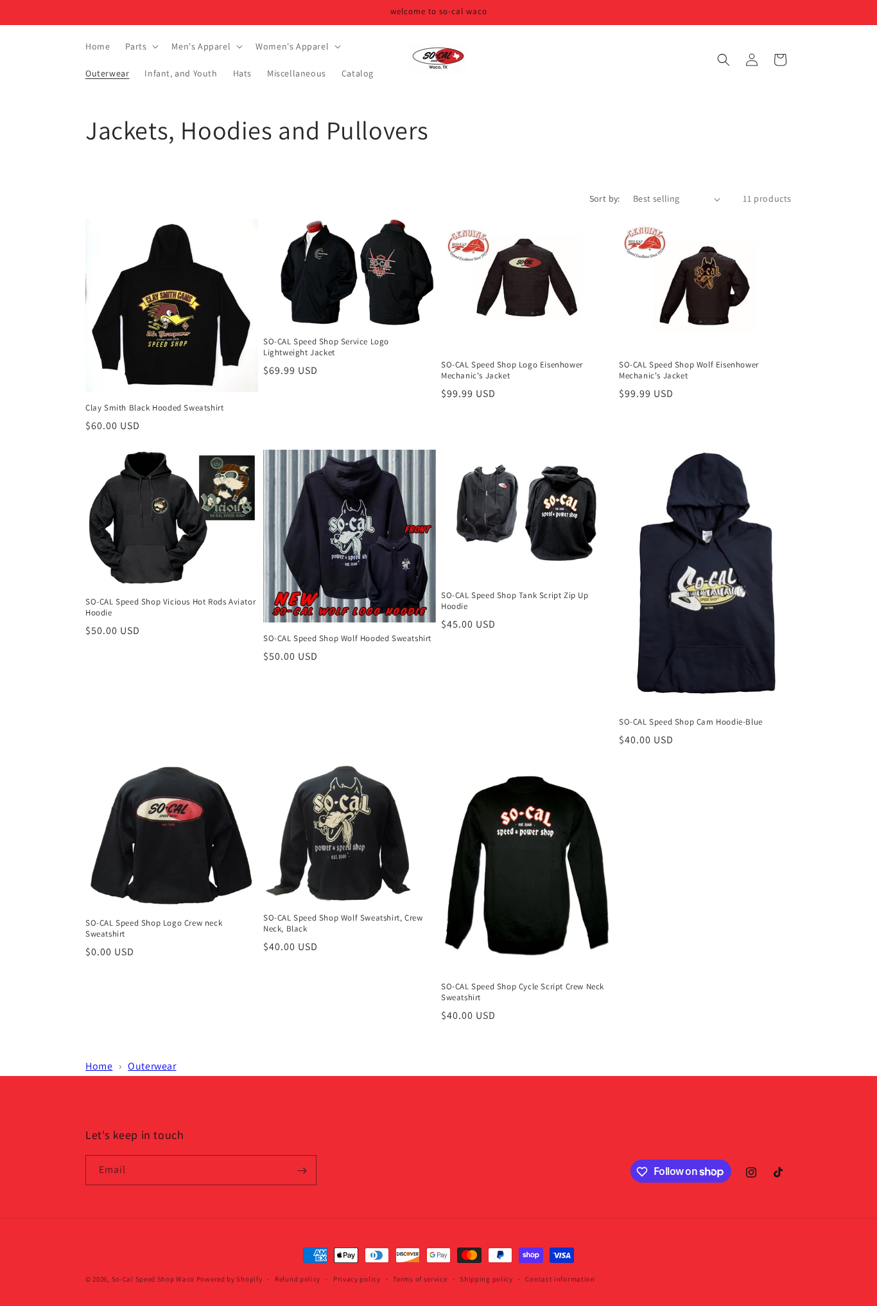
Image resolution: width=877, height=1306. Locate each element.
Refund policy (297, 1278)
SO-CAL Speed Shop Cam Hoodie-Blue (691, 722)
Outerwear (152, 1066)
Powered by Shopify (229, 1279)
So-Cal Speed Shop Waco (153, 1279)
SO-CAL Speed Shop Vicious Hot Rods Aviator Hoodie (170, 607)
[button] (140, 46)
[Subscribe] (302, 1171)
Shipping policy (486, 1278)
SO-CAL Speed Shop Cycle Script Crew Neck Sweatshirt (522, 992)
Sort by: (604, 198)
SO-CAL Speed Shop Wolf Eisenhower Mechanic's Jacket (689, 370)
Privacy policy (357, 1278)
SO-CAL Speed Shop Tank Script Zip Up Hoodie (515, 601)
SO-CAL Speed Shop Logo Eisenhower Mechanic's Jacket (512, 370)
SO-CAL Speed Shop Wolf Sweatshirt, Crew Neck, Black (342, 923)
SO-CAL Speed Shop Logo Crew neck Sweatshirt (153, 928)
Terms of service (420, 1278)
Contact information (560, 1278)
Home (98, 1066)
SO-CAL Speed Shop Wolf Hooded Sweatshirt (347, 638)
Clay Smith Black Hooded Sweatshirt (154, 408)
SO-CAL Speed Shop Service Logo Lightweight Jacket (326, 347)
